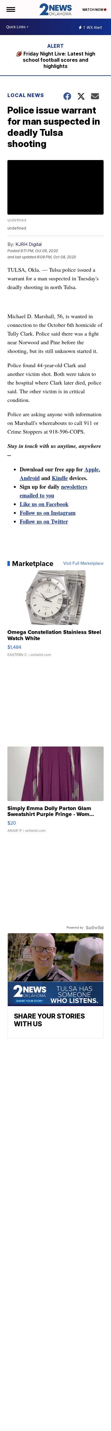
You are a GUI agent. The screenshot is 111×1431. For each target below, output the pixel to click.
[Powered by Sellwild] (95, 927)
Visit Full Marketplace (83, 563)
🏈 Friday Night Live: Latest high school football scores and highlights (55, 60)
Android (30, 478)
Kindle (60, 478)
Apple (91, 469)
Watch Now (93, 9)
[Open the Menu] (10, 9)
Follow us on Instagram (48, 513)
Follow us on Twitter (44, 521)
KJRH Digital (28, 244)
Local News (25, 95)
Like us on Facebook (44, 504)
